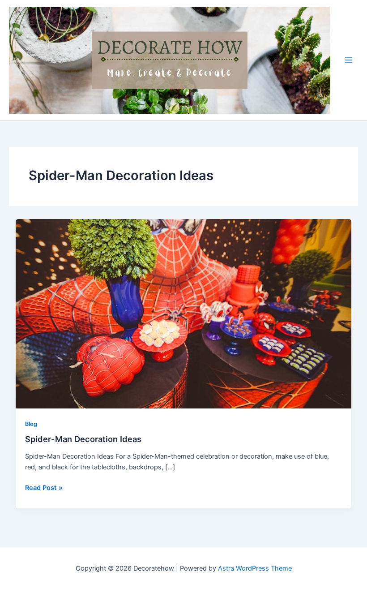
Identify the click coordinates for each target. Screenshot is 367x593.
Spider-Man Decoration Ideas (83, 439)
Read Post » (44, 487)
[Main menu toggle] (348, 60)
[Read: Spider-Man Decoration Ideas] (184, 313)
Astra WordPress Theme (255, 568)
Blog (31, 424)
